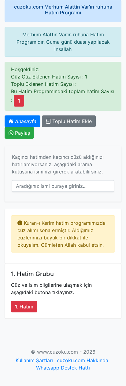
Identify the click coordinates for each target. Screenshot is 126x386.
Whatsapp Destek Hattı (63, 368)
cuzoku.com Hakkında (82, 360)
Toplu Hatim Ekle (71, 121)
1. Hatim (24, 307)
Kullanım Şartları (34, 360)
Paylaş (21, 133)
